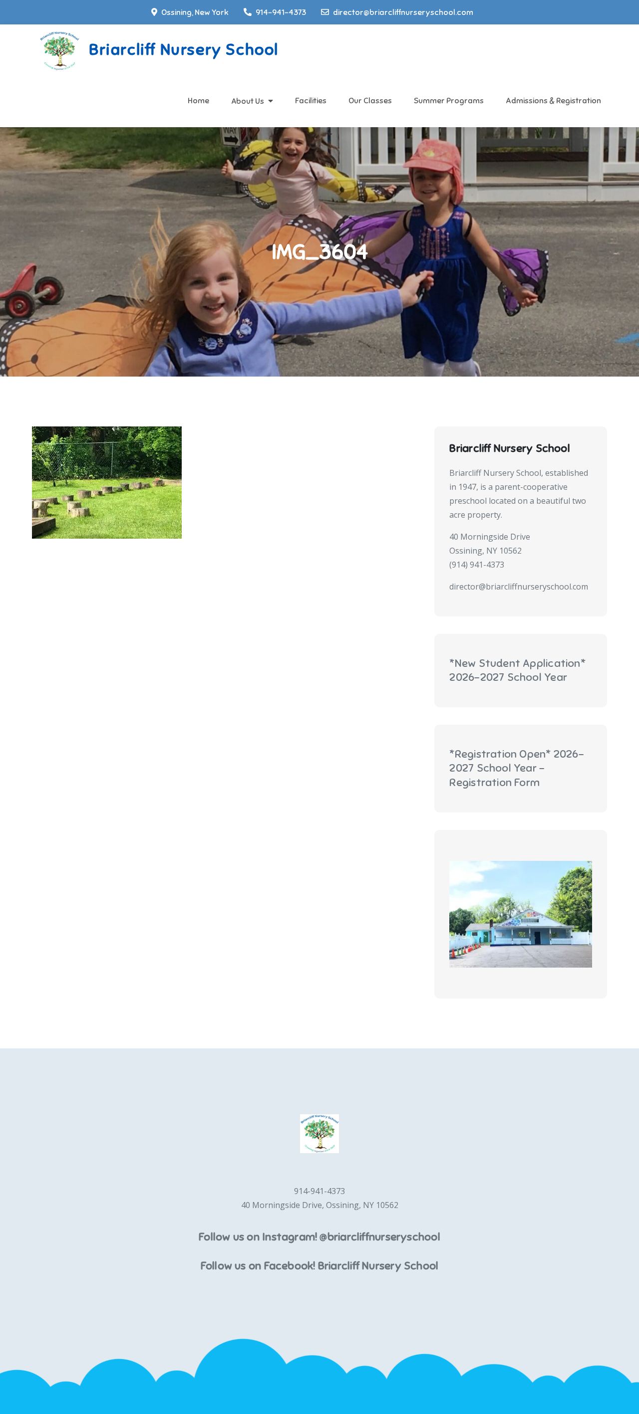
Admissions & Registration (553, 101)
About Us (247, 101)
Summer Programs (449, 101)
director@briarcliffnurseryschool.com (403, 12)
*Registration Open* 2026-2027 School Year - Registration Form (516, 768)
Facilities (310, 101)
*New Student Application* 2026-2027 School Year (517, 670)
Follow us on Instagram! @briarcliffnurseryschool (319, 1236)
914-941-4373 (281, 12)
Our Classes (370, 101)
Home (198, 101)
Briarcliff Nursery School (184, 49)
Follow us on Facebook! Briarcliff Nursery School (320, 1265)
